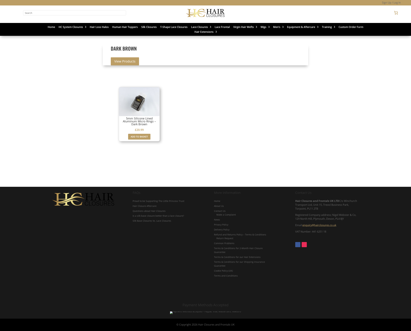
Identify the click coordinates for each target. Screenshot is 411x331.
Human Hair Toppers (125, 27)
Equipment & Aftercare (301, 27)
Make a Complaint (226, 214)
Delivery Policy (221, 229)
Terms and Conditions (226, 275)
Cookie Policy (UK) (223, 270)
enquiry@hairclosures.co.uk (319, 225)
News (217, 219)
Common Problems (224, 243)
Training (327, 27)
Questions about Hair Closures (149, 210)
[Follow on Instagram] (19, 12)
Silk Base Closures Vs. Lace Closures (152, 220)
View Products (125, 61)
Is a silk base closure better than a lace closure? (158, 215)
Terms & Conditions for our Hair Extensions (237, 257)
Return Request (224, 238)
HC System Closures (71, 27)
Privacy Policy (221, 224)
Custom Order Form (351, 27)
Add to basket (139, 136)
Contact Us (220, 210)
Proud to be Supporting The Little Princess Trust (158, 201)
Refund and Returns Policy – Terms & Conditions (240, 234)
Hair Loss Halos (99, 27)
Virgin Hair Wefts (243, 27)
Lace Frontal (222, 27)
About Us (219, 205)
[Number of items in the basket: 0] (396, 13)
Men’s (276, 27)
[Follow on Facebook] (12, 12)
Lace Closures (199, 27)
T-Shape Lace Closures (174, 27)
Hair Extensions (204, 32)
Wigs (263, 27)
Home (51, 27)
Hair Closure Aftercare (145, 205)
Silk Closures (149, 27)
